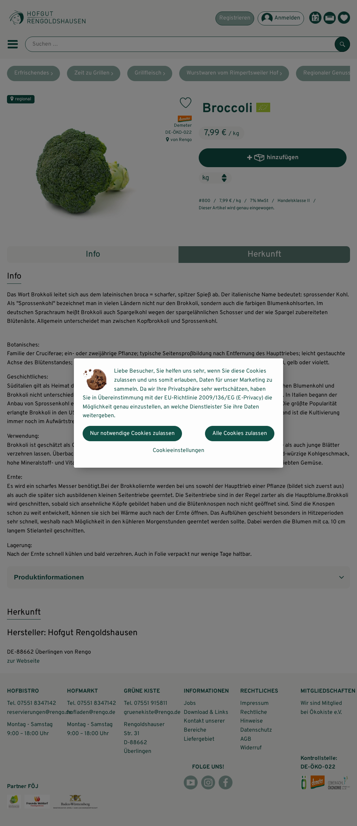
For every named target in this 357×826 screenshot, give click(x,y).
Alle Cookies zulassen (239, 433)
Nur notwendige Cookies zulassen (132, 433)
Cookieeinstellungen (178, 450)
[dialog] (178, 413)
